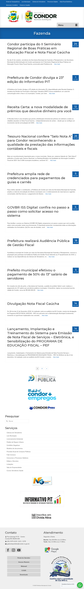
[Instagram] (13, 550)
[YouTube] (18, 550)
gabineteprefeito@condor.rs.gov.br (18, 544)
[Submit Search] (6, 421)
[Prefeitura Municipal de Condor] (43, 18)
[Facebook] (8, 550)
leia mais (57, 64)
